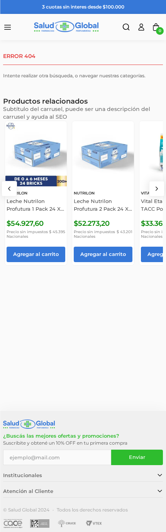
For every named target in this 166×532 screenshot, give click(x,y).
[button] (127, 28)
